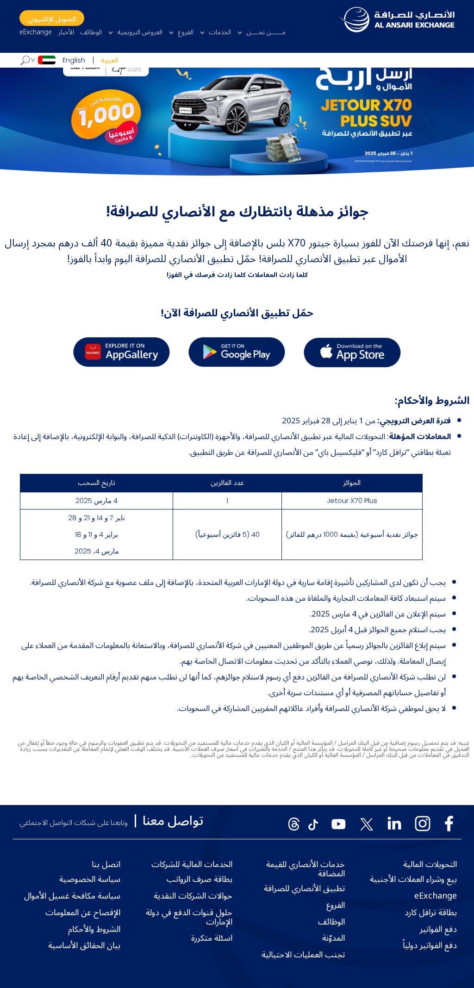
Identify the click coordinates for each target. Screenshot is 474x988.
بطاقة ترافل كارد (431, 913)
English (73, 60)
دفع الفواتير (438, 929)
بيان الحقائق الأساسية (84, 945)
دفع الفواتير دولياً (430, 945)
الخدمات (220, 32)
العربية (109, 60)
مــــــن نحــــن (266, 32)
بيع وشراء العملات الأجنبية (413, 879)
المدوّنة (333, 938)
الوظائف (91, 32)
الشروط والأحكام (94, 929)
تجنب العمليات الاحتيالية (303, 955)
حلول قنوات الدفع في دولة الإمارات (189, 917)
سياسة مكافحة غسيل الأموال (72, 896)
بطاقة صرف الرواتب (199, 879)
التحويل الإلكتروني (52, 19)
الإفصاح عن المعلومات (82, 913)
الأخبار (66, 32)
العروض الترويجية (140, 32)
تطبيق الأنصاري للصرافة (304, 889)
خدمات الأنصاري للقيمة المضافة (305, 869)
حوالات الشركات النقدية (193, 896)
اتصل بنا (106, 864)
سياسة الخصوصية (89, 879)
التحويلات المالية (430, 864)
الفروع (185, 32)
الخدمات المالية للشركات (191, 864)
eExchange (35, 32)
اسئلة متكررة (211, 938)
